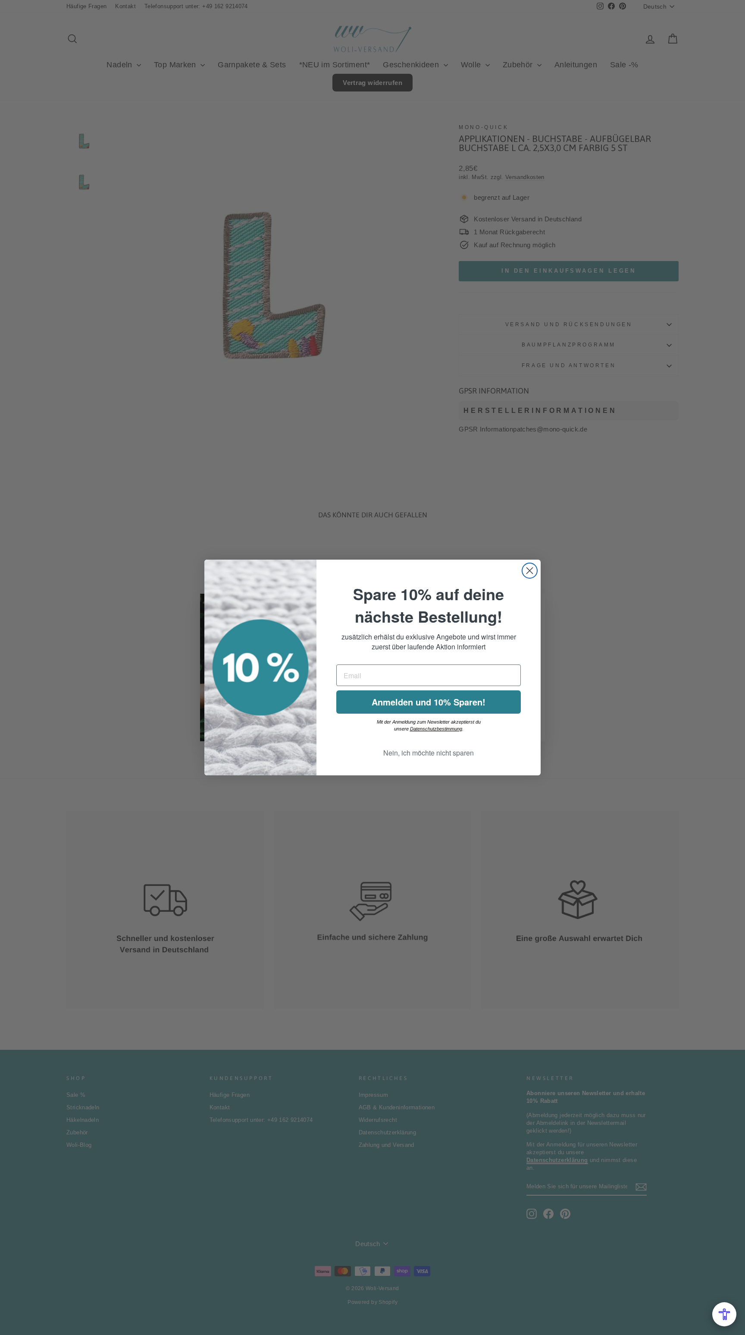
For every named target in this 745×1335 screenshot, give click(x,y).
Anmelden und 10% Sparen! (428, 702)
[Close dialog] (529, 570)
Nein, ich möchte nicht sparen (428, 753)
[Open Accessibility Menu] (724, 1314)
